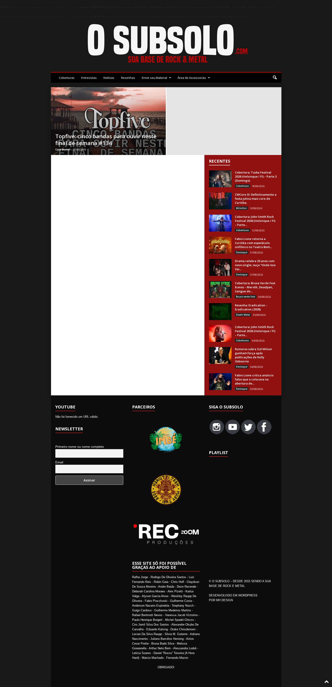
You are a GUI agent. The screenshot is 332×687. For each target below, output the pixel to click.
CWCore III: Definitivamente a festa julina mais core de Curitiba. (255, 198)
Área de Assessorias (192, 78)
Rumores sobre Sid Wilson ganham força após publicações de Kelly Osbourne (253, 355)
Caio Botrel (62, 149)
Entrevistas (89, 78)
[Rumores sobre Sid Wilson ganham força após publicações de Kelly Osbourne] (220, 355)
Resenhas (128, 78)
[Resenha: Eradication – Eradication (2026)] (220, 311)
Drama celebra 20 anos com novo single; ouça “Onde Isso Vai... (255, 265)
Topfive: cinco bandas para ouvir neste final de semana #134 (106, 139)
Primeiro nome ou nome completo (79, 446)
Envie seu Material (154, 78)
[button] (275, 78)
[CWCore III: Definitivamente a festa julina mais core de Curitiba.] (220, 200)
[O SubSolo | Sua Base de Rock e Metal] (166, 44)
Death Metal (243, 314)
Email (59, 462)
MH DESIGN (224, 600)
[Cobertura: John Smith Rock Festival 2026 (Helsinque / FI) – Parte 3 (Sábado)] (220, 223)
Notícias (108, 78)
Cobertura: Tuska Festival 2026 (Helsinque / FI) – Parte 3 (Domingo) (256, 176)
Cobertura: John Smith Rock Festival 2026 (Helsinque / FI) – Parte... (255, 221)
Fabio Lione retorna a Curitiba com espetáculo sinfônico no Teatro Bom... (253, 243)
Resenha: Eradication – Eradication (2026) (251, 307)
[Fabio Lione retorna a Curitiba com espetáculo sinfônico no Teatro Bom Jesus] (220, 245)
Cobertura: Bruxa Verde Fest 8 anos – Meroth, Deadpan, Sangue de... (255, 287)
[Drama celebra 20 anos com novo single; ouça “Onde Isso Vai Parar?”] (220, 267)
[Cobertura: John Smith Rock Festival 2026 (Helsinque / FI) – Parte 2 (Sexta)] (220, 333)
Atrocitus (241, 208)
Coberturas (67, 78)
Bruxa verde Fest (245, 296)
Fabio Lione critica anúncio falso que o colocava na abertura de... (254, 379)
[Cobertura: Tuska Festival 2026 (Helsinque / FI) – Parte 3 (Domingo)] (220, 178)
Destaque (241, 252)
